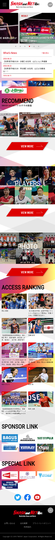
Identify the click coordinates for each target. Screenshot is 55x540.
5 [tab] (34, 46)
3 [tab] (25, 46)
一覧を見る (45, 53)
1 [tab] (16, 46)
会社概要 (24, 523)
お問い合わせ (9, 523)
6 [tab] (38, 46)
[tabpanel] (27, 28)
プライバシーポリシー (42, 523)
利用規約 (27, 527)
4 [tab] (29, 46)
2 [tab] (20, 46)
